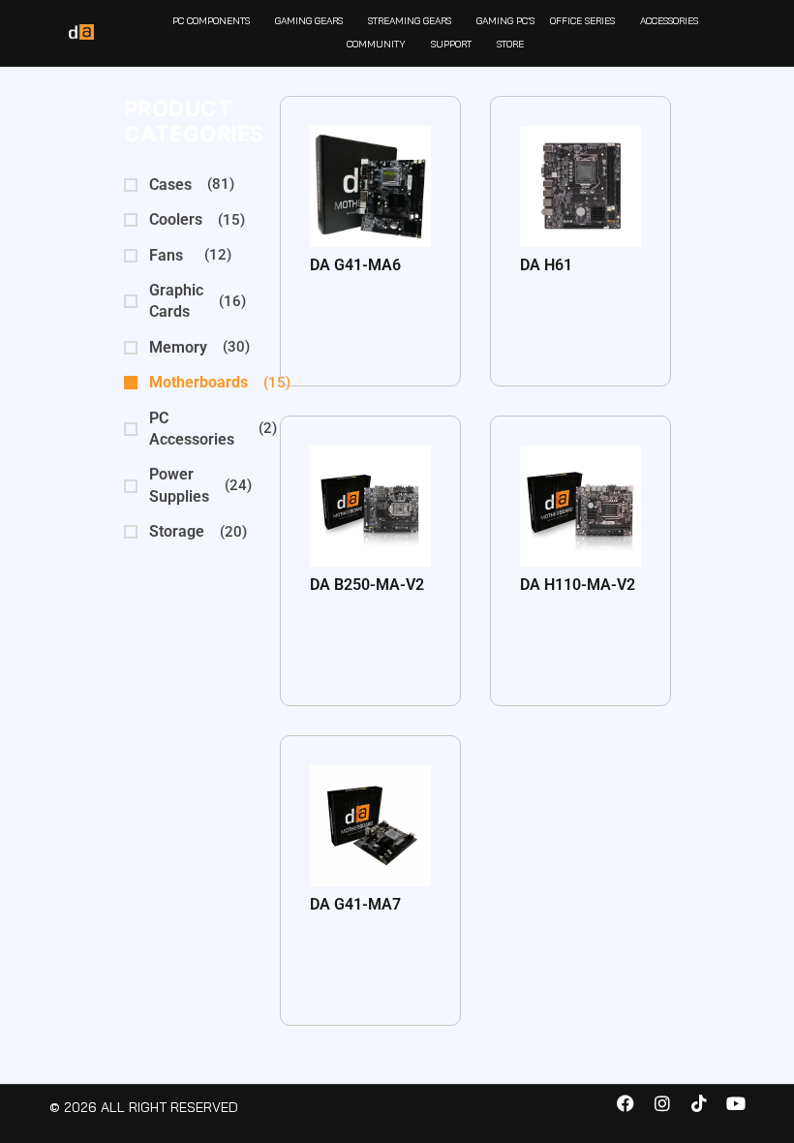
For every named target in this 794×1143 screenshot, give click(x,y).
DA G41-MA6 (355, 265)
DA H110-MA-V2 (577, 584)
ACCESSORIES (669, 21)
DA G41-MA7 (355, 904)
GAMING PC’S (505, 21)
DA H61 (546, 265)
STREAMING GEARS (409, 21)
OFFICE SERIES (582, 21)
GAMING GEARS (309, 21)
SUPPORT (451, 44)
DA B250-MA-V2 (367, 584)
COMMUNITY (376, 44)
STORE (510, 44)
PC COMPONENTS (211, 21)
